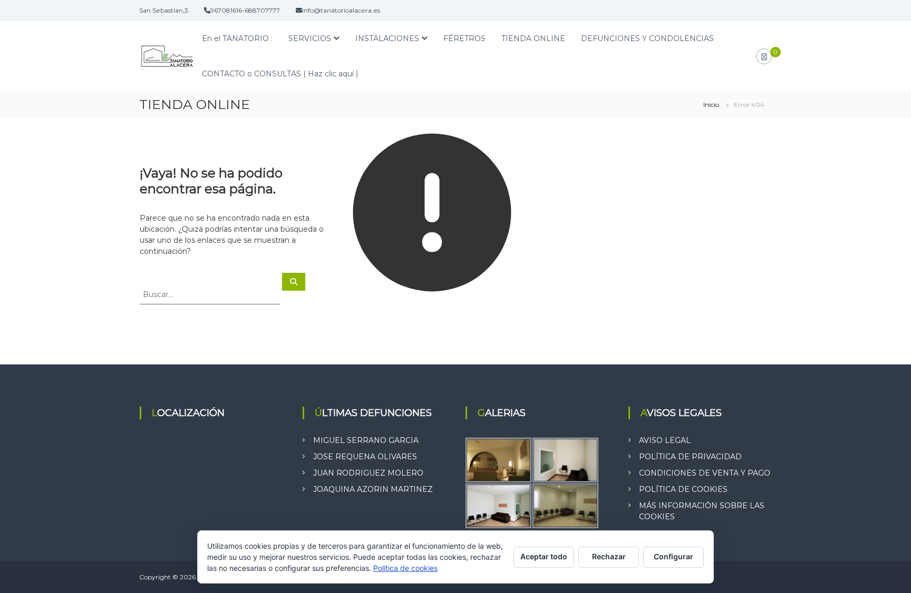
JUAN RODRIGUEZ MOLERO (368, 473)
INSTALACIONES (387, 38)
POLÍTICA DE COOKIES (683, 489)
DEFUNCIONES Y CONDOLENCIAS (647, 38)
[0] (764, 57)
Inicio (711, 104)
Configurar (673, 556)
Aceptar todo (543, 556)
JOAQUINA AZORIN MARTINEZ (373, 489)
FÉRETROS (464, 38)
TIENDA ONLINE (533, 38)
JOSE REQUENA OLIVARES (365, 456)
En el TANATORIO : (237, 38)
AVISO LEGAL (665, 440)
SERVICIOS (309, 38)
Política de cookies (405, 568)
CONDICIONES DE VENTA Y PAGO (704, 473)
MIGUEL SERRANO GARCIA (366, 440)
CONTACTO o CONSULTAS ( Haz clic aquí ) (280, 73)
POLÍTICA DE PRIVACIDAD (690, 456)
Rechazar (609, 556)
